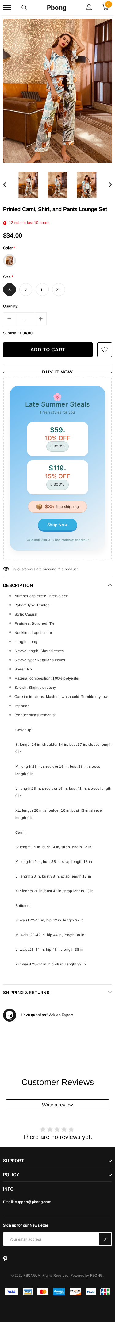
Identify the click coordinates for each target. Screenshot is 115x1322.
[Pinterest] (5, 1259)
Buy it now (57, 371)
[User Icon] (89, 7)
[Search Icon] (24, 7)
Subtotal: (10, 333)
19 (14, 569)
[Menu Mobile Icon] (7, 7)
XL (58, 290)
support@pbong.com (33, 1202)
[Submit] (105, 1239)
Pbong (57, 7)
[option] (57, 91)
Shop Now (57, 524)
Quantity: (10, 306)
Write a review (57, 1104)
